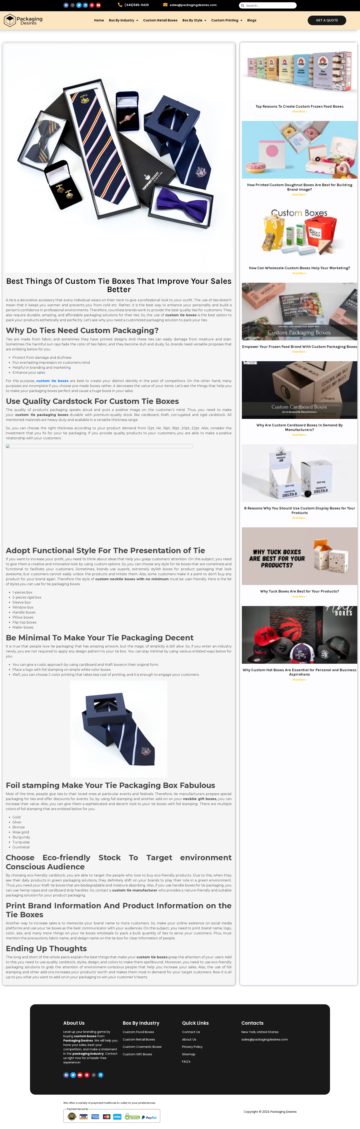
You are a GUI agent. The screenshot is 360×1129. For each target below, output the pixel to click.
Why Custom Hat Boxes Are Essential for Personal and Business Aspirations (299, 672)
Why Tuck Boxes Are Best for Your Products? (299, 591)
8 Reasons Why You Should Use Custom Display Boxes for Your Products (299, 510)
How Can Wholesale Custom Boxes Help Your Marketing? (299, 268)
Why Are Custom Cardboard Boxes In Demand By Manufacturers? (299, 427)
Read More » (299, 111)
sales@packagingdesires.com (193, 5)
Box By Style (192, 20)
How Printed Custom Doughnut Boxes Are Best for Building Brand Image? (299, 187)
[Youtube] (98, 5)
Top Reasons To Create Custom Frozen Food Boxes (300, 106)
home (99, 20)
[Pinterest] (92, 5)
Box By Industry (121, 20)
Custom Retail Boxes (160, 20)
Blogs (251, 20)
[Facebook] (66, 5)
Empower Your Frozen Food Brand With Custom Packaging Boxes (299, 346)
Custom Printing (224, 20)
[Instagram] (72, 5)
